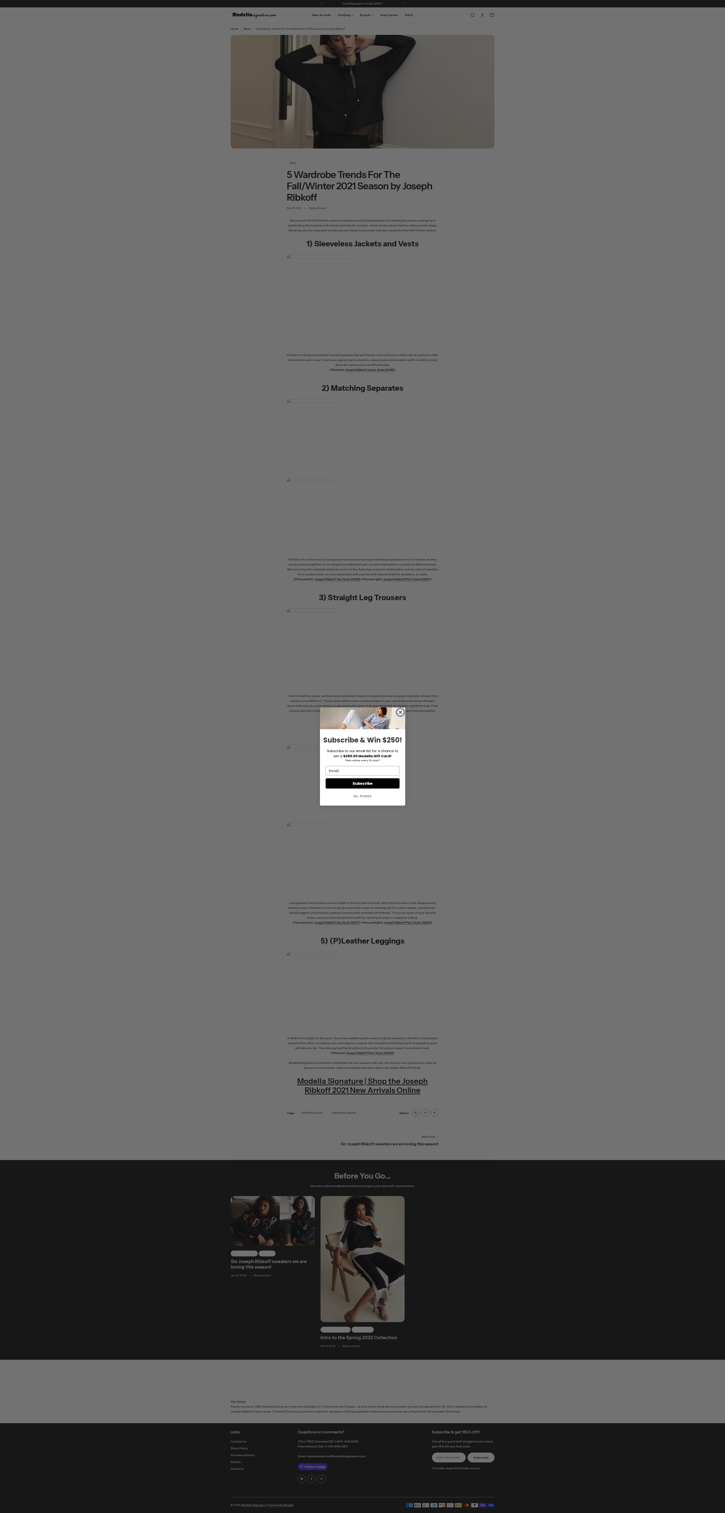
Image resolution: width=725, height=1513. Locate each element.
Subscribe (363, 783)
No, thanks (362, 796)
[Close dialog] (400, 712)
